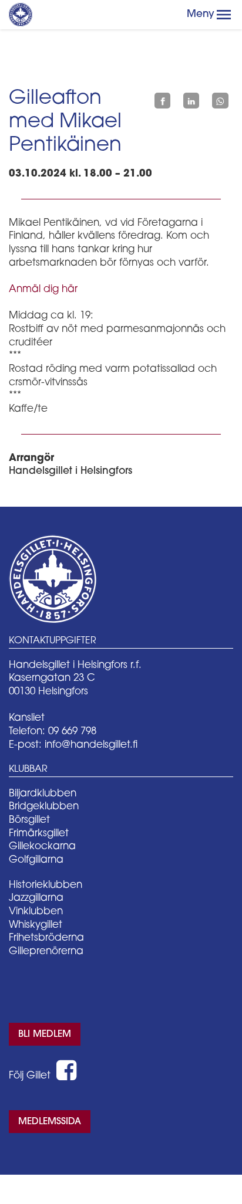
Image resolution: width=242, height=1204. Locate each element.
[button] (223, 14)
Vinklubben (36, 912)
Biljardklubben (42, 794)
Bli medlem (44, 1034)
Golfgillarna (36, 860)
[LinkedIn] (191, 101)
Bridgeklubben (44, 807)
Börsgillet (29, 820)
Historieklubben (45, 885)
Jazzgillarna (36, 898)
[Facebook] (162, 101)
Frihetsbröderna (46, 938)
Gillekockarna (42, 847)
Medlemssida (49, 1122)
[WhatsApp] (220, 101)
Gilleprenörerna (46, 952)
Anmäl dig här (43, 289)
